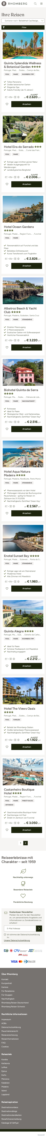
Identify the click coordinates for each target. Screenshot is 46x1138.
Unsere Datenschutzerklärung (17, 940)
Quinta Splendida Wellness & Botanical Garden (22, 65)
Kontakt (4, 979)
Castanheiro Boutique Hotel (19, 791)
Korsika (4, 1059)
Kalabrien (5, 1083)
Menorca (5, 1079)
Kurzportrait (6, 983)
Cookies (5, 1046)
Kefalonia (5, 1063)
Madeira (4, 1087)
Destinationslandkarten (11, 1115)
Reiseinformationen (10, 1039)
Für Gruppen (6, 995)
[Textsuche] (35, 3)
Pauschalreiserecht (9, 1031)
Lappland (5, 1094)
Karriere (4, 987)
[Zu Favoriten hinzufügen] (7, 104)
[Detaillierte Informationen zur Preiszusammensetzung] (18, 97)
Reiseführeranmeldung (11, 1119)
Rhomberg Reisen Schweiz (13, 1006)
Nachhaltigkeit (28, 401)
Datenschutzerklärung (11, 1027)
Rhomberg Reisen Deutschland (14, 1003)
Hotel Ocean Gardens (19, 227)
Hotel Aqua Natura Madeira (17, 473)
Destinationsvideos (9, 1107)
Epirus (4, 1071)
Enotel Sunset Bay (16, 556)
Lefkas (4, 1067)
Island (4, 1090)
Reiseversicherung (9, 1035)
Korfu (3, 1075)
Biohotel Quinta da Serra (21, 390)
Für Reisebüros (7, 991)
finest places (27, 801)
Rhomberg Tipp (28, 74)
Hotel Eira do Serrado (19, 147)
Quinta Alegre (14, 631)
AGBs (3, 1023)
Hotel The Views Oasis (19, 709)
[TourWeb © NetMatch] (41, 1135)
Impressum (6, 1019)
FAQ (3, 1043)
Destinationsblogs (9, 1111)
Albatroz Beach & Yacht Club (20, 310)
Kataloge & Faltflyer (10, 1123)
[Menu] (41, 3)
